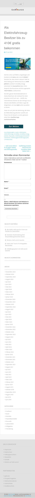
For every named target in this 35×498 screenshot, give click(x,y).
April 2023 (9, 319)
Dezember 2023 (10, 299)
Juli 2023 (8, 312)
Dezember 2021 (10, 357)
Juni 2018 (8, 399)
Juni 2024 (8, 284)
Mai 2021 (8, 374)
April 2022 (9, 347)
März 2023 (9, 322)
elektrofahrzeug (8, 134)
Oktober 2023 (10, 304)
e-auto (17, 132)
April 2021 (9, 377)
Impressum (8, 449)
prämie (6, 136)
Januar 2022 (9, 354)
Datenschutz (8, 452)
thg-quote (12, 136)
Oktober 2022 (10, 332)
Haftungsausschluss (10, 454)
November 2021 (10, 359)
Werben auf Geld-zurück (12, 462)
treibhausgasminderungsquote (20, 137)
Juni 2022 (8, 342)
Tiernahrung (9, 429)
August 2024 (9, 279)
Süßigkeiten (9, 426)
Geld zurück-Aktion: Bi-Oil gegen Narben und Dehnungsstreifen (10, 147)
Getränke (8, 416)
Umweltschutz (8, 139)
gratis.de (7, 476)
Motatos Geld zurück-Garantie (15, 240)
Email (6, 188)
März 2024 (9, 292)
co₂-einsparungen (9, 132)
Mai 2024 (8, 287)
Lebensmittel (9, 424)
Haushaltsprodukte (11, 419)
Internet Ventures (8, 496)
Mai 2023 (8, 317)
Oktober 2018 (10, 389)
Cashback (8, 411)
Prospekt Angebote (10, 478)
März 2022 (9, 349)
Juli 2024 (8, 282)
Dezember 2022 (10, 327)
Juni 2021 (8, 372)
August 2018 (9, 394)
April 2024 (9, 289)
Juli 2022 (8, 339)
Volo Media (28, 496)
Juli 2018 (8, 397)
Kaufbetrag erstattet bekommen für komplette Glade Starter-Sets (25, 148)
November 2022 (10, 329)
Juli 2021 (8, 369)
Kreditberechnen (9, 486)
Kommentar (8, 162)
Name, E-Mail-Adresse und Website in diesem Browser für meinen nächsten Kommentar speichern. (16, 203)
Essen (7, 414)
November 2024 (10, 272)
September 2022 (11, 334)
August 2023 (9, 309)
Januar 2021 (9, 384)
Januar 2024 (9, 297)
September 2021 (11, 364)
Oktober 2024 (10, 274)
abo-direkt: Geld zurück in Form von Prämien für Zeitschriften (16, 230)
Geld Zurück (11, 494)
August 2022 (9, 337)
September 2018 (11, 392)
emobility (16, 134)
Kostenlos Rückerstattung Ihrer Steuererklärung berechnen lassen (15, 235)
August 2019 (9, 387)
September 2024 (11, 277)
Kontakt (7, 459)
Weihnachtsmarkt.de (11, 481)
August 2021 (9, 367)
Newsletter (8, 457)
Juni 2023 (8, 314)
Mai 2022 (8, 344)
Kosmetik (8, 421)
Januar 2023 (9, 324)
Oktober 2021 (10, 362)
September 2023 (11, 307)
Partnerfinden (9, 483)
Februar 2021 (10, 382)
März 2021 (9, 379)
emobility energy (24, 134)
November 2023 (10, 302)
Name (6, 181)
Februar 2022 (10, 352)
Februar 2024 (10, 294)
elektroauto (22, 132)
